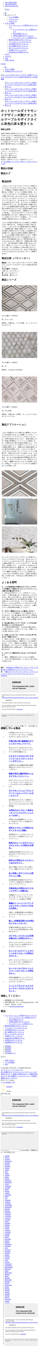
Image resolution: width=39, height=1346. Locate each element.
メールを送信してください (10, 161)
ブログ (7, 54)
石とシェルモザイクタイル (18, 48)
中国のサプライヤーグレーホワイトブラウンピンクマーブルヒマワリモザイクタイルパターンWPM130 (19, 674)
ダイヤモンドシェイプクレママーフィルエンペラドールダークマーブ (21, 793)
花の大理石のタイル (20, 34)
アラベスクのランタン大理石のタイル (22, 1017)
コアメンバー (13, 19)
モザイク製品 (9, 23)
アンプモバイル (17, 1070)
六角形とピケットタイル (17, 50)
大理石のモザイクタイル (13, 71)
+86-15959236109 (11, 2)
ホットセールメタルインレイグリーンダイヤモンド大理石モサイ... (21, 970)
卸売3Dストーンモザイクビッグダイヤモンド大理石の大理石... (21, 845)
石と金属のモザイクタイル (18, 46)
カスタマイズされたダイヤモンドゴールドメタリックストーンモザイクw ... (21, 758)
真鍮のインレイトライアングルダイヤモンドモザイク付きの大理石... (21, 905)
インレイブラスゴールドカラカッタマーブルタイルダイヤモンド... (21, 988)
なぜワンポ (13, 21)
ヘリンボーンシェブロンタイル (20, 42)
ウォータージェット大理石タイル (25, 38)
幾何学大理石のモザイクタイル (20, 40)
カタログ (8, 56)
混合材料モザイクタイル (13, 1042)
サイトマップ (5, 1070)
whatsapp (9, 1086)
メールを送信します (8, 1082)
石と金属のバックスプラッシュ (19, 1076)
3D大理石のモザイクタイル (18, 44)
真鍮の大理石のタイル (21, 1074)
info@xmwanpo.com (11, 6)
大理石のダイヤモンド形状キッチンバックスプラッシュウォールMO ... (21, 812)
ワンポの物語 (13, 17)
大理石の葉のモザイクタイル (23, 36)
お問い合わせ (9, 60)
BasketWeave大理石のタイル (19, 52)
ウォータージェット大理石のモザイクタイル (21, 1015)
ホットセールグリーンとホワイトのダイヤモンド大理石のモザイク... (21, 953)
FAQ (6, 58)
